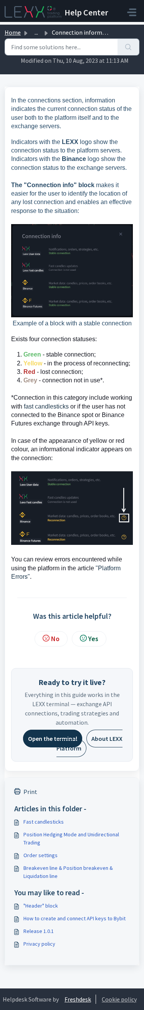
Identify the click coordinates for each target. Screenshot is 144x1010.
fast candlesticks (46, 406)
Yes (93, 638)
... (36, 32)
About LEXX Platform (89, 743)
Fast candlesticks (43, 821)
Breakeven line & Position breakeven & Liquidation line (68, 871)
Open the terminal (52, 738)
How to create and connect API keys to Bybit (74, 918)
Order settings (40, 855)
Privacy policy (39, 943)
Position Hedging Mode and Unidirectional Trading (71, 838)
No (55, 638)
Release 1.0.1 (38, 931)
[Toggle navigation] (131, 12)
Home (13, 32)
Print (30, 792)
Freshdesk (78, 999)
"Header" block (40, 905)
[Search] (128, 47)
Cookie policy (119, 999)
